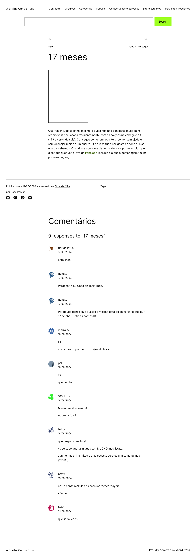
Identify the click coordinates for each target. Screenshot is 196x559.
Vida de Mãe (62, 186)
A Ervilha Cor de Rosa (20, 8)
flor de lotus (66, 247)
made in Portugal (138, 46)
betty (61, 429)
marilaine (64, 330)
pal (60, 363)
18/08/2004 (65, 334)
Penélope (91, 152)
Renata (62, 273)
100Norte (64, 396)
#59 (50, 46)
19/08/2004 (65, 478)
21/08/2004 (65, 511)
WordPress (183, 550)
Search (163, 21)
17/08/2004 (65, 251)
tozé (61, 507)
